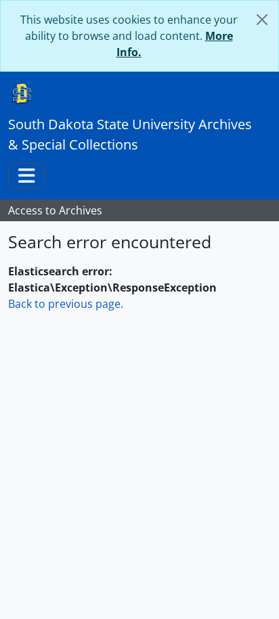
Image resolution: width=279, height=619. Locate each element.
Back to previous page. (65, 303)
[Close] (262, 20)
